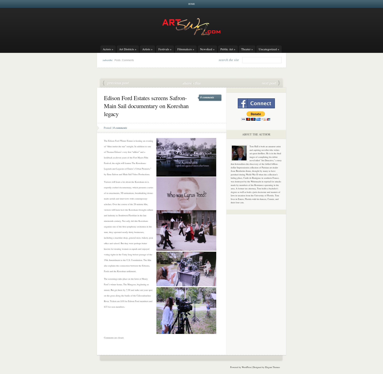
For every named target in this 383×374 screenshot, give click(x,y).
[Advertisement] (256, 279)
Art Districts (127, 49)
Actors (108, 49)
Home (191, 3)
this (196, 83)
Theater (247, 49)
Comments (128, 60)
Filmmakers (185, 49)
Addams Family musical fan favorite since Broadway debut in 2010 (271, 83)
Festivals (165, 49)
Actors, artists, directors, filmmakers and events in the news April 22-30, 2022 (116, 83)
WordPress (246, 367)
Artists (147, 49)
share (187, 83)
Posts (117, 60)
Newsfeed (207, 49)
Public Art (227, 49)
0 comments (207, 97)
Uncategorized (269, 49)
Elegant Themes (272, 367)
